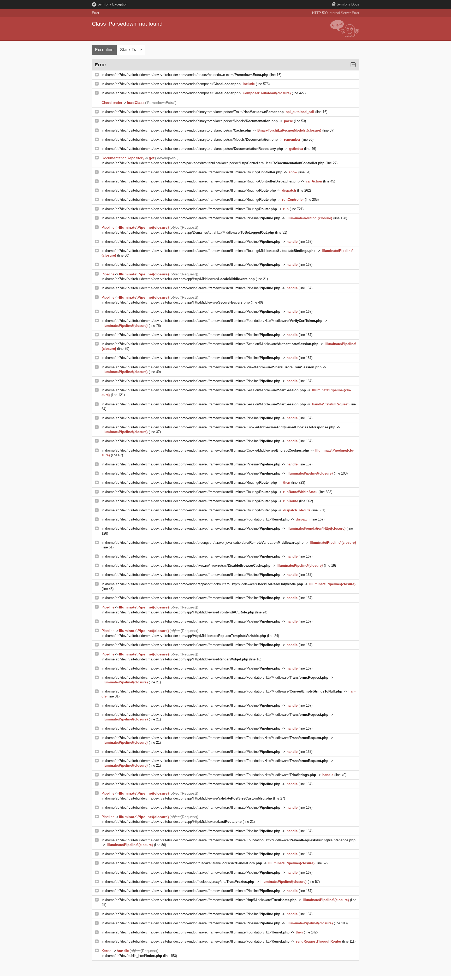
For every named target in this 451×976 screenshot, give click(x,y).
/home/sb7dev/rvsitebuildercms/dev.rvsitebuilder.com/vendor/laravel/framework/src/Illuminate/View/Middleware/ (213, 367)
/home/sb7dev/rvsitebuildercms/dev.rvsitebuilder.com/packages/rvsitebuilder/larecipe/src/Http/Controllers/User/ (214, 163)
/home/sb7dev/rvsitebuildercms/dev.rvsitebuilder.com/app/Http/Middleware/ (180, 279)
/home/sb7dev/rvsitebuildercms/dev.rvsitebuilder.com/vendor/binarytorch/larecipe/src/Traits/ (194, 112)
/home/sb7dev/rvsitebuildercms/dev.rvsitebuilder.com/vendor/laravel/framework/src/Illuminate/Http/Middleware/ (200, 900)
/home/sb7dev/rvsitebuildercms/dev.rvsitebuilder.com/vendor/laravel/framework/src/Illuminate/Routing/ (193, 172)
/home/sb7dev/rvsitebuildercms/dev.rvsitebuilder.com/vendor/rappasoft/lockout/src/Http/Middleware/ (204, 584)
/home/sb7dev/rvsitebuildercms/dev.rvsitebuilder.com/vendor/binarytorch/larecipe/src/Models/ (191, 121)
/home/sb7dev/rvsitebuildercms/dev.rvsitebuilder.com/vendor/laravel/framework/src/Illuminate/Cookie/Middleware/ (220, 427)
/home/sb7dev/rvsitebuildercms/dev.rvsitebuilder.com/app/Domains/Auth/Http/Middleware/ (189, 232)
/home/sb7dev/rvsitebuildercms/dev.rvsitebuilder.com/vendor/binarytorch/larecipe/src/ (178, 130)
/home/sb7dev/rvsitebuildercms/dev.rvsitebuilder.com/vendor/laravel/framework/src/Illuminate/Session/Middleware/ (211, 344)
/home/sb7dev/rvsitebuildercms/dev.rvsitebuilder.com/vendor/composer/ (173, 84)
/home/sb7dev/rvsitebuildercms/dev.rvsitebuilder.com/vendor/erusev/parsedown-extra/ (186, 75)
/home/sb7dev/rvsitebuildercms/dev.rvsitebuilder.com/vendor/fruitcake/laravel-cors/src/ (183, 863)
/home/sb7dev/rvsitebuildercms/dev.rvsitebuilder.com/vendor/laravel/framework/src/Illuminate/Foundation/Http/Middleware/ (213, 321)
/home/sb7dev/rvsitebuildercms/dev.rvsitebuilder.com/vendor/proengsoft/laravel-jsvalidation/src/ (204, 543)
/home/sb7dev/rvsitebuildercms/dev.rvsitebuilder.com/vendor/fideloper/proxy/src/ (179, 882)
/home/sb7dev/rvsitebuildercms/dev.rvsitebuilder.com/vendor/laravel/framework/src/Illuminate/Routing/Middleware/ (210, 251)
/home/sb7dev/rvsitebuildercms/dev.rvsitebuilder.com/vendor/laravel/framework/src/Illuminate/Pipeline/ (192, 218)
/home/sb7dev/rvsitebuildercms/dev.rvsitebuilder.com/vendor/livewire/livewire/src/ (187, 565)
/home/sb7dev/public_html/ (133, 956)
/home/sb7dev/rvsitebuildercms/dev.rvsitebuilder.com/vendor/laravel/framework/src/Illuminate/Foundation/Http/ (197, 519)
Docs (348, 4)
